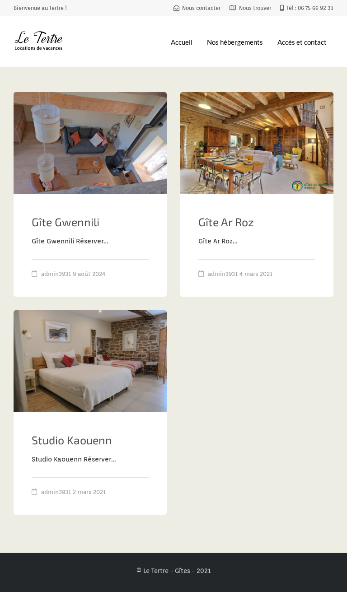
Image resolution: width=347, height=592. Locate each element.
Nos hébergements (235, 42)
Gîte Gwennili (65, 221)
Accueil (181, 42)
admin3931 (56, 273)
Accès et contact (302, 42)
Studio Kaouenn (72, 440)
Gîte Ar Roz (226, 221)
